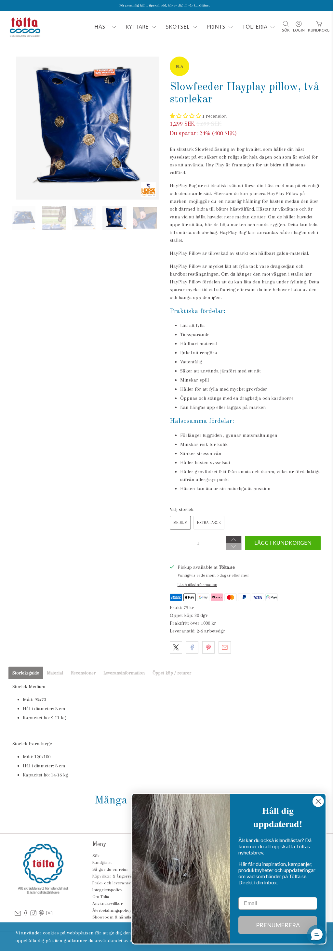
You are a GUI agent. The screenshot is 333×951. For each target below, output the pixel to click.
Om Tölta (100, 896)
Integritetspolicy (107, 889)
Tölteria (254, 27)
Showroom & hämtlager (115, 917)
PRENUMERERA (278, 925)
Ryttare (137, 27)
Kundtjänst (102, 862)
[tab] (25, 673)
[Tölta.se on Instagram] (33, 914)
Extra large (209, 522)
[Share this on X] (176, 647)
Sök (96, 855)
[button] (186, 116)
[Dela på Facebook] (192, 647)
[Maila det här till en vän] (225, 647)
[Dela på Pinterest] (208, 647)
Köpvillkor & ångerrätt (113, 876)
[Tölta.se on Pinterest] (41, 914)
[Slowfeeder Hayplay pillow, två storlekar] (87, 128)
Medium (180, 522)
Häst (101, 27)
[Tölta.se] (25, 27)
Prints (215, 27)
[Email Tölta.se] (18, 914)
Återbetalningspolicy (111, 910)
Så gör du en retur (110, 869)
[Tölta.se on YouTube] (49, 914)
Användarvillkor (107, 903)
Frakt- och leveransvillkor (116, 882)
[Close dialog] (318, 801)
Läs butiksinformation (197, 584)
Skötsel (178, 27)
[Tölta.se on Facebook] (25, 914)
